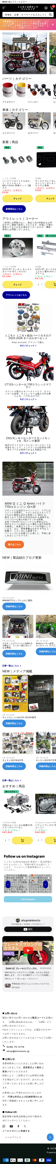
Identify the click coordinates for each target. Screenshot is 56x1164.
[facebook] (18, 1126)
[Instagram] (3, 1126)
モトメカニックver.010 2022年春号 (28, 702)
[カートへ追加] (22, 840)
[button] (42, 282)
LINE (42, 1021)
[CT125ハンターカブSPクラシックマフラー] (28, 392)
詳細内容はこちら (14, 606)
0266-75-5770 (15, 1047)
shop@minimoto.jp (18, 1051)
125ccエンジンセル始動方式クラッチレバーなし (17, 826)
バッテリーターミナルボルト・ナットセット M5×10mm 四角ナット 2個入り (16, 184)
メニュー (4, 8)
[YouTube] (11, 1126)
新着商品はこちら (14, 209)
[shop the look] (41, 69)
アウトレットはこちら (16, 295)
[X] (25, 1126)
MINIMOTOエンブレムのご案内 (28, 586)
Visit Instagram (28, 899)
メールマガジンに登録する (16, 1131)
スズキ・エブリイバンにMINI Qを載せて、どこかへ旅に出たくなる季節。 (17, 637)
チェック (17, 198)
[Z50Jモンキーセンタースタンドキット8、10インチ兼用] (28, 445)
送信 (50, 14)
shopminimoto (30, 920)
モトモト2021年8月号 (17, 752)
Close (52, 24)
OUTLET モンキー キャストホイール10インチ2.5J (17, 270)
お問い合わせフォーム (20, 1021)
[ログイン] (46, 7)
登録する (50, 1137)
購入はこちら (14, 544)
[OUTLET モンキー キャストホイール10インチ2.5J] (17, 248)
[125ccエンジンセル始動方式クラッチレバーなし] (17, 804)
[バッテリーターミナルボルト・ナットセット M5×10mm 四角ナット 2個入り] (17, 160)
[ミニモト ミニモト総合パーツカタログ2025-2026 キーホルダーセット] (28, 341)
